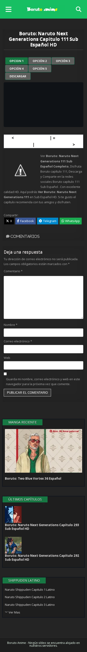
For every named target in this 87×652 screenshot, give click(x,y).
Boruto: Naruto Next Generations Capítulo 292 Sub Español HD (42, 557)
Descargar (18, 76)
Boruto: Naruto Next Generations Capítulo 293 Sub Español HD (42, 527)
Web (7, 358)
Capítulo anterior (32, 138)
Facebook (27, 221)
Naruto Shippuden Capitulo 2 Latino (30, 597)
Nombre (10, 325)
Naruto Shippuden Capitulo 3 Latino (30, 605)
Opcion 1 (17, 61)
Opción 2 (40, 61)
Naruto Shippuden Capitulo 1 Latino (30, 589)
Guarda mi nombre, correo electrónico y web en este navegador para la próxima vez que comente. (43, 381)
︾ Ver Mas (12, 612)
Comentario (13, 271)
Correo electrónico (18, 341)
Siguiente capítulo (54, 144)
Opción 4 (17, 69)
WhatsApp (72, 221)
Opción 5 (40, 69)
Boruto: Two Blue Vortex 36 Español (33, 478)
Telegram (49, 221)
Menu (10, 9)
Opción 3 (63, 61)
